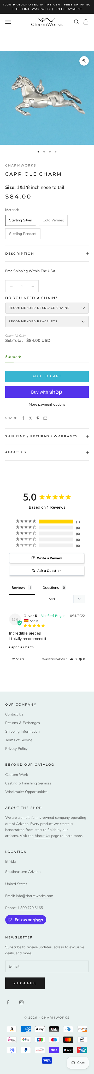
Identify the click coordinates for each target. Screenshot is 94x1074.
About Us (42, 835)
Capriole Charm (21, 647)
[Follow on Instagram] (21, 1002)
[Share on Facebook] (23, 418)
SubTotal (14, 340)
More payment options (47, 404)
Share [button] (20, 659)
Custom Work (16, 774)
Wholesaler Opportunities (26, 791)
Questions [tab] (51, 587)
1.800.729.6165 (30, 907)
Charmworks (20, 165)
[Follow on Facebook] (7, 1002)
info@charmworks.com (34, 895)
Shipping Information (22, 731)
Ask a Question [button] (49, 570)
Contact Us (14, 714)
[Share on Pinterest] (38, 418)
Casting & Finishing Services (28, 783)
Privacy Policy (16, 748)
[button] (73, 659)
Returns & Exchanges (22, 722)
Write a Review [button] (49, 558)
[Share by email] (45, 418)
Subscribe (25, 983)
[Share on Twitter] (30, 418)
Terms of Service (18, 740)
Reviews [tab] (18, 587)
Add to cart (47, 376)
